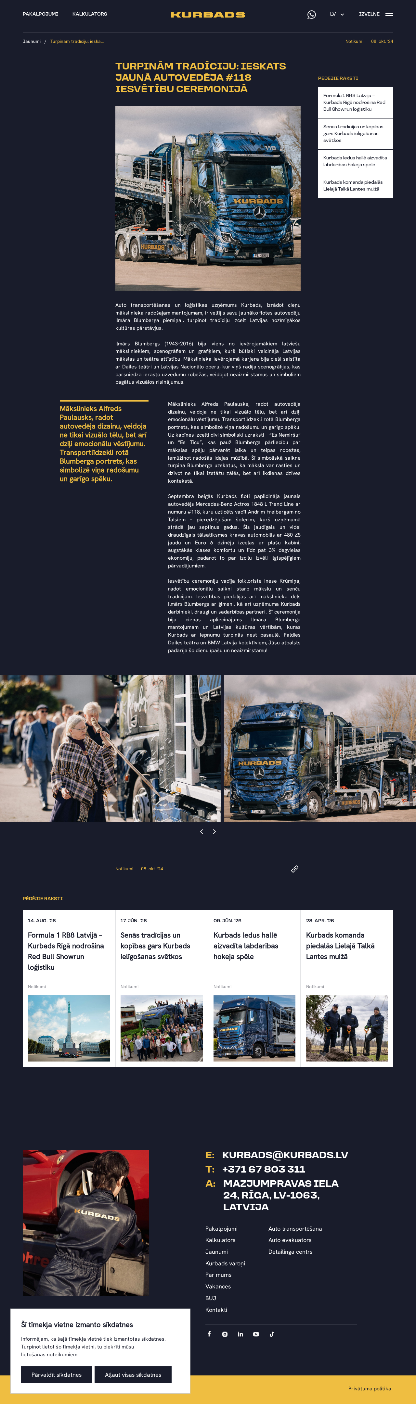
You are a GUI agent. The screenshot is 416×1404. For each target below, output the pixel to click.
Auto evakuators (289, 1240)
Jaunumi (32, 41)
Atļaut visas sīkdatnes (133, 1374)
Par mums (218, 1274)
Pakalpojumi (221, 1228)
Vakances (218, 1286)
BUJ (210, 1298)
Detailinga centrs (290, 1251)
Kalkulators (220, 1240)
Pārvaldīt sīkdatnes (57, 1374)
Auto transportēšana (295, 1228)
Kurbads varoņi (225, 1263)
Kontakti (216, 1309)
